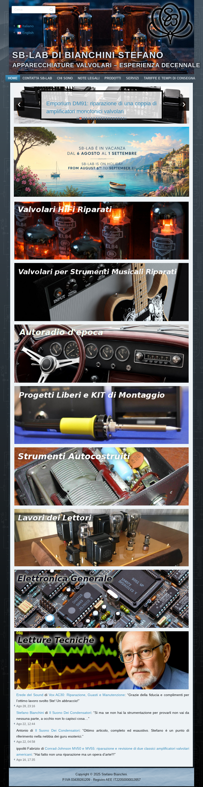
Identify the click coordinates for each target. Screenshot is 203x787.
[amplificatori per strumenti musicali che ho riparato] (101, 292)
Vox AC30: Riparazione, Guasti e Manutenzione (87, 695)
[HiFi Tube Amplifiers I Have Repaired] (101, 231)
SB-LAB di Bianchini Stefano (88, 55)
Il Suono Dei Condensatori (70, 713)
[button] (78, 118)
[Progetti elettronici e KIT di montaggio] (101, 415)
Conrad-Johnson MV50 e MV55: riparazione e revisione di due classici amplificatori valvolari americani (101, 107)
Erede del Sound (29, 695)
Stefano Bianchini (30, 713)
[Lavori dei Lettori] (101, 537)
